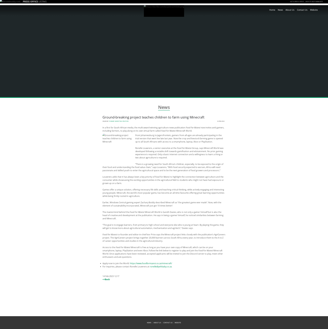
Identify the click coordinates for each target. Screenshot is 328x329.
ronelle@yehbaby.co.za (161, 266)
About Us (289, 9)
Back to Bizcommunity (314, 2)
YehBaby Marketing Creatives (119, 121)
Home (272, 9)
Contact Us (302, 9)
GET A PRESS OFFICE (297, 2)
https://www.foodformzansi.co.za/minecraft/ (151, 263)
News (280, 9)
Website (314, 9)
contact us (168, 323)
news (149, 323)
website (178, 323)
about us (157, 323)
